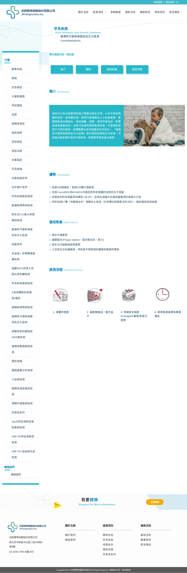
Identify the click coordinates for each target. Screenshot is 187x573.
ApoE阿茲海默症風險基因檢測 (23, 424)
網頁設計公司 (115, 570)
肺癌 (14, 78)
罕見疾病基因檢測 (22, 196)
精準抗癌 (17, 69)
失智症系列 (18, 412)
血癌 (14, 114)
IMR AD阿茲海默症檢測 (23, 439)
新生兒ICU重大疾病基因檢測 (23, 217)
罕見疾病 (17, 169)
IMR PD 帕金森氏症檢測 (23, 454)
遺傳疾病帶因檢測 (22, 205)
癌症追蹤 (17, 132)
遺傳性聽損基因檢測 (22, 349)
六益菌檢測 (18, 379)
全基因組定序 (19, 178)
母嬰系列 (17, 244)
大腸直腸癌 (18, 96)
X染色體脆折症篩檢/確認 (22, 295)
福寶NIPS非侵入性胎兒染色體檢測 (23, 271)
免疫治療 (17, 151)
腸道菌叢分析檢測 (22, 370)
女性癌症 (17, 87)
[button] (62, 69)
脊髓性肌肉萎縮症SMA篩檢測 (22, 334)
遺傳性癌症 (18, 123)
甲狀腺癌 (17, 105)
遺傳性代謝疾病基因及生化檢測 (22, 232)
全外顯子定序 (19, 187)
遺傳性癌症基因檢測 (22, 391)
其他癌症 (17, 141)
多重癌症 (17, 160)
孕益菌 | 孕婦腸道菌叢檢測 (23, 256)
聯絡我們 (170, 2)
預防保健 (17, 361)
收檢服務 (159, 2)
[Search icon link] (177, 2)
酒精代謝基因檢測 (22, 403)
